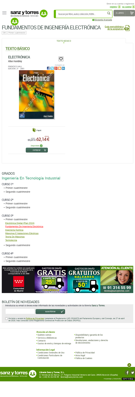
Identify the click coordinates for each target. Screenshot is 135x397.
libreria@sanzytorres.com (72, 377)
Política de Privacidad (35, 318)
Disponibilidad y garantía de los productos (89, 336)
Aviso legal (80, 355)
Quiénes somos (44, 335)
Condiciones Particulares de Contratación (50, 356)
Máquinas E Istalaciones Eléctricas (21, 233)
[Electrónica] (36, 94)
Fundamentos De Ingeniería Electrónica (24, 226)
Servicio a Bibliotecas (47, 337)
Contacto (42, 340)
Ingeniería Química (14, 230)
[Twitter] (132, 372)
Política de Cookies (83, 358)
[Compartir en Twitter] (52, 68)
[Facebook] (127, 372)
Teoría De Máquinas (15, 237)
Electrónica (19, 57)
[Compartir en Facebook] (48, 68)
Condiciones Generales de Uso (51, 352)
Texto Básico (64, 40)
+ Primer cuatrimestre (16, 188)
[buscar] (109, 13)
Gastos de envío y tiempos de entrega (54, 343)
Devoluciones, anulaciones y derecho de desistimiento (91, 341)
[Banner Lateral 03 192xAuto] (116, 279)
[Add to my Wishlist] (61, 58)
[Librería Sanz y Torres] (28, 15)
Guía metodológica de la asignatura (114, 27)
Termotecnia (11, 240)
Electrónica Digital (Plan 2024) (19, 223)
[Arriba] (129, 365)
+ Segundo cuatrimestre (17, 191)
